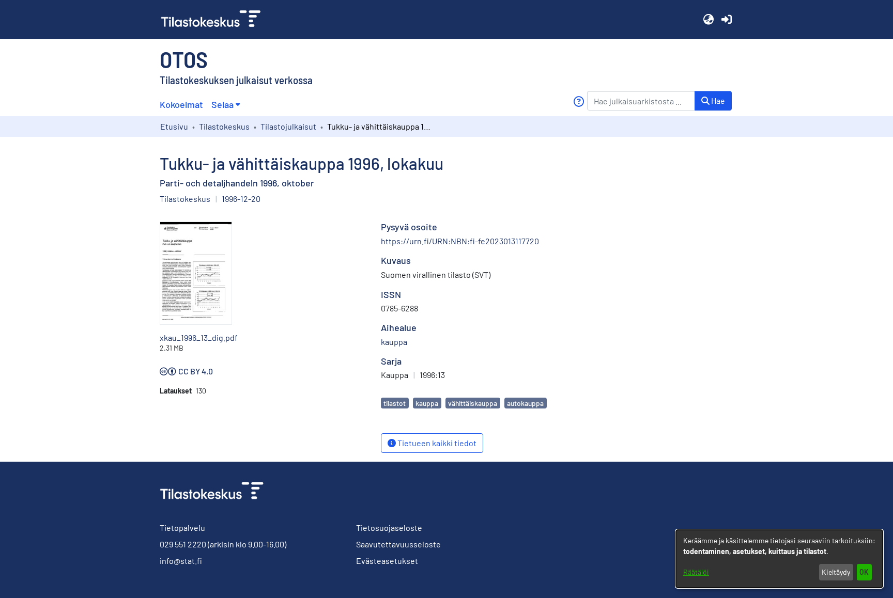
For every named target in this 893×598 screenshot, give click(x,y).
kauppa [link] (394, 342)
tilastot (394, 403)
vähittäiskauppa (472, 403)
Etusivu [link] (174, 126)
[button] (708, 19)
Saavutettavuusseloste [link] (398, 544)
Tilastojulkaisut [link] (288, 126)
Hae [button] (717, 100)
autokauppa (525, 403)
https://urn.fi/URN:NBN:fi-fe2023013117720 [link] (460, 241)
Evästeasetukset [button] (387, 560)
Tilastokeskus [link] (224, 126)
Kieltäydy (836, 572)
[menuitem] (225, 104)
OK (864, 572)
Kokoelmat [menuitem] (181, 104)
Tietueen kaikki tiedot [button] (436, 443)
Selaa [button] (222, 104)
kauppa (426, 403)
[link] (215, 19)
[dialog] (779, 559)
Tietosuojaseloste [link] (389, 527)
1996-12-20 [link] (241, 198)
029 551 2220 (183, 544)
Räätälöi (696, 572)
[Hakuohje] (578, 101)
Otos (184, 59)
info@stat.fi (181, 560)
